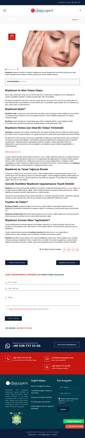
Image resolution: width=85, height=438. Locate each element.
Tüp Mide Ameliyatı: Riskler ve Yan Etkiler (41, 392)
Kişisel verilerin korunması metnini (20, 309)
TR (79, 2)
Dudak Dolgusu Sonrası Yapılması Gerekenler (42, 407)
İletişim (55, 434)
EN (75, 2)
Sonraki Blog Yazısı (67, 263)
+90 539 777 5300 (76, 426)
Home (54, 19)
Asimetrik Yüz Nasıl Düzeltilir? (41, 397)
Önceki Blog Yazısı (17, 263)
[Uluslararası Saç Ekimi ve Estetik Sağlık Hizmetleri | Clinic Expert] (42, 10)
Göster (23, 81)
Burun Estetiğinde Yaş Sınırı (40, 386)
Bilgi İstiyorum (74, 421)
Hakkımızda (31, 434)
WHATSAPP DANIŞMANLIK (67, 345)
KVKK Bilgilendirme (44, 434)
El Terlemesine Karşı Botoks (40, 402)
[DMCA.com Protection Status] (17, 419)
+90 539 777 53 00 (24, 328)
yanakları (69, 188)
